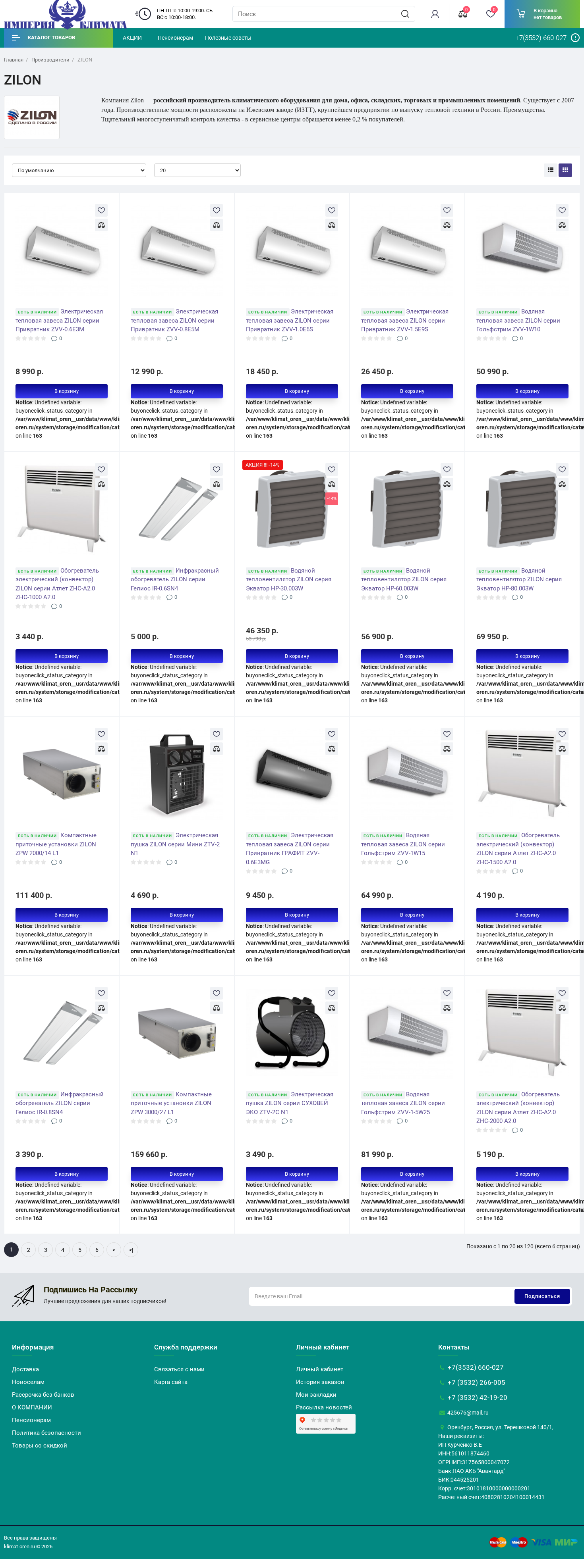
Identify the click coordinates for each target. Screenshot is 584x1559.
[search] (405, 14)
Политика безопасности (46, 1432)
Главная (13, 60)
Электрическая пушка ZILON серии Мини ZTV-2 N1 (175, 844)
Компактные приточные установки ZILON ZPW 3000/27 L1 (171, 1103)
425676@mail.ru (467, 1412)
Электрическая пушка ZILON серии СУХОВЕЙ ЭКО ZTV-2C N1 (289, 1103)
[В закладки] (101, 210)
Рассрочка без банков (43, 1394)
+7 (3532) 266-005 (475, 1382)
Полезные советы (228, 38)
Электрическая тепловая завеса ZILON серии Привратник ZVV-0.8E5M (174, 320)
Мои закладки (316, 1394)
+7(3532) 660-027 (475, 1367)
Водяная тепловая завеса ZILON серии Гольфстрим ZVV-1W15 (403, 844)
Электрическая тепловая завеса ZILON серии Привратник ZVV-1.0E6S (289, 320)
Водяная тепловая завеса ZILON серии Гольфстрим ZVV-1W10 (518, 320)
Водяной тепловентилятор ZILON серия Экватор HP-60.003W (404, 579)
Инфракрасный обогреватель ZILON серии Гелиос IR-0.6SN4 (175, 579)
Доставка (25, 1369)
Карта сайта (171, 1382)
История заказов (320, 1382)
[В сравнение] (101, 225)
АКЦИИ (132, 38)
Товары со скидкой (39, 1445)
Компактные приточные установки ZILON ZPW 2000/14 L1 (56, 844)
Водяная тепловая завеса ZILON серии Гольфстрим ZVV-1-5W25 (403, 1103)
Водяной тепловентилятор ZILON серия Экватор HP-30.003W (288, 579)
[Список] (550, 170)
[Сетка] (565, 170)
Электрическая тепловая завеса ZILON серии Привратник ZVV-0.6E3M (59, 320)
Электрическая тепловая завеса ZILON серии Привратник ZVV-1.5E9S (405, 320)
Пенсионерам (175, 38)
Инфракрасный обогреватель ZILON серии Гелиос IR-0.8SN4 (59, 1103)
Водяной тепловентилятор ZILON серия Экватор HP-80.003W (519, 579)
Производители (50, 60)
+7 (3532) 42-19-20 (476, 1397)
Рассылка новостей (324, 1407)
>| (131, 1250)
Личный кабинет (319, 1369)
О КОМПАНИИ (32, 1407)
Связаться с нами (179, 1369)
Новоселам (28, 1382)
